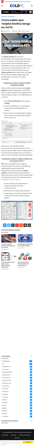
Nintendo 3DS (6, 380)
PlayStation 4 (6, 366)
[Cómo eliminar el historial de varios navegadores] (25, 256)
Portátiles (5, 394)
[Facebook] (4, 225)
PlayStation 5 (6, 375)
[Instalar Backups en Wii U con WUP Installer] (25, 238)
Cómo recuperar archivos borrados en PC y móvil (8, 245)
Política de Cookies (24, 435)
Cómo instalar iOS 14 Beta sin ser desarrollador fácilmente (8, 264)
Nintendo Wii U (6, 383)
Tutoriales (11, 16)
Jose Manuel (6, 31)
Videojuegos (6, 361)
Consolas (5, 397)
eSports (4, 413)
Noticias (4, 411)
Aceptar (27, 442)
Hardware (5, 391)
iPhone (4, 405)
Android (4, 402)
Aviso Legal (5, 435)
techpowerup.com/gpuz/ (11, 180)
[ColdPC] (17, 5)
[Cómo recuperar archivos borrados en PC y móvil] (8, 238)
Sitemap (17, 438)
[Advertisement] (17, 336)
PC (3, 364)
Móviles (4, 400)
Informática (5, 386)
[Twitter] (9, 225)
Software (5, 389)
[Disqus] (17, 293)
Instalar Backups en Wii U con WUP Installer (25, 245)
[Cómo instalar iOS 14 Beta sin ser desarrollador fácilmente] (8, 256)
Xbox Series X (6, 378)
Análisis (4, 408)
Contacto (13, 435)
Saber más (3, 444)
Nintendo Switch (7, 372)
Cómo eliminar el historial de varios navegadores (23, 263)
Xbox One (5, 369)
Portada (4, 16)
